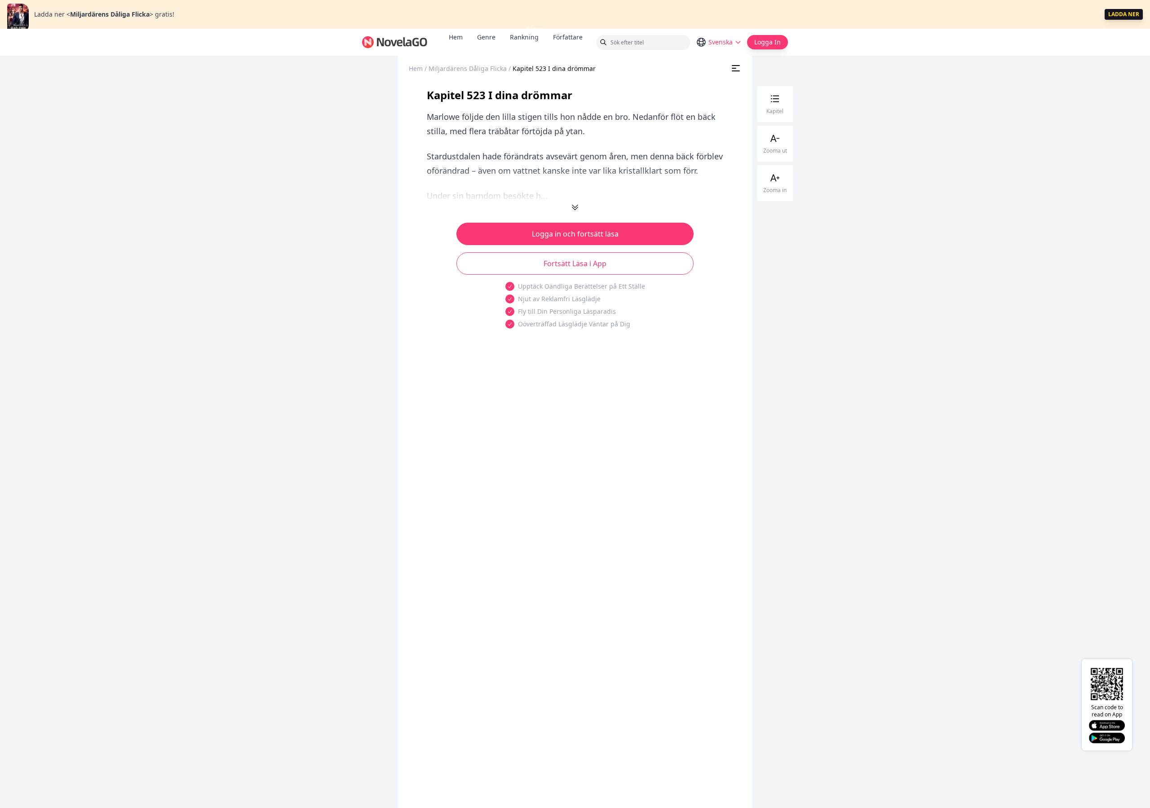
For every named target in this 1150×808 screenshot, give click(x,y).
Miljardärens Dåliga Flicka (468, 68)
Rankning (524, 37)
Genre (486, 37)
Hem (456, 37)
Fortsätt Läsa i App (575, 263)
